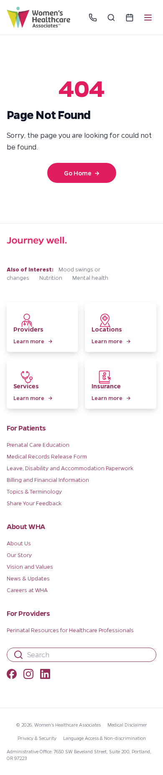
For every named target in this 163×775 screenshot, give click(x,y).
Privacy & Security (37, 738)
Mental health (90, 277)
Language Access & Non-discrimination (104, 738)
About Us (19, 543)
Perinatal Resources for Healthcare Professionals (70, 629)
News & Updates (28, 578)
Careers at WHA (27, 589)
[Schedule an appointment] (129, 17)
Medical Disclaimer (127, 725)
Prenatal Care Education (38, 444)
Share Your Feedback (34, 503)
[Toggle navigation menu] (148, 17)
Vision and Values (30, 566)
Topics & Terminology (34, 491)
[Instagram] (28, 675)
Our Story (19, 554)
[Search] (111, 17)
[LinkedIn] (45, 675)
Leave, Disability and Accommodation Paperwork (70, 467)
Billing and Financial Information (48, 479)
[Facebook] (12, 675)
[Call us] (92, 17)
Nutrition (50, 277)
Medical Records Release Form (47, 456)
